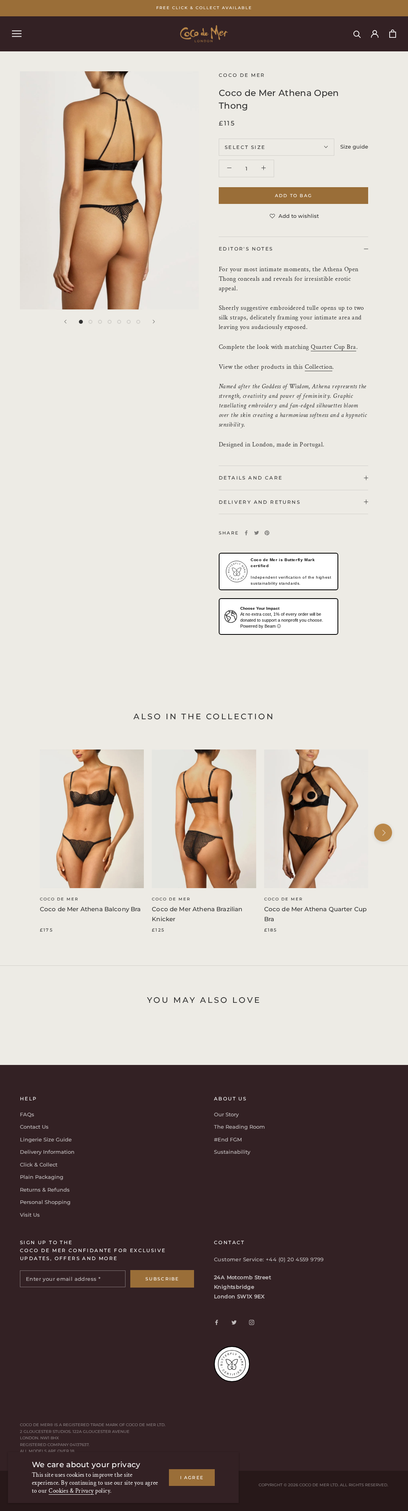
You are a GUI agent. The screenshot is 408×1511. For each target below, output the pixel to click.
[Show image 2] (90, 322)
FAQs (27, 1114)
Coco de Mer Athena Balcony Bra (90, 909)
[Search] (357, 33)
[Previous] (65, 321)
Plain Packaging (41, 1177)
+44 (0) (276, 1259)
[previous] (25, 833)
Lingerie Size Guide (46, 1139)
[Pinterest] (267, 532)
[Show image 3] (100, 322)
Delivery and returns (259, 502)
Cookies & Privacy (71, 1491)
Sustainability (232, 1152)
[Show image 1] (81, 322)
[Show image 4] (110, 322)
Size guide (354, 146)
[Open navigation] (17, 33)
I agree (192, 1477)
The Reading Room (239, 1126)
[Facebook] (246, 532)
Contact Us (34, 1126)
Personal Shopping (45, 1202)
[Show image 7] (138, 322)
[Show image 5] (119, 322)
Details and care (250, 478)
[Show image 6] (129, 322)
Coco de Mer (59, 899)
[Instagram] (251, 1322)
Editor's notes (246, 249)
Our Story (226, 1114)
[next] (383, 833)
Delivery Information (47, 1152)
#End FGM (228, 1139)
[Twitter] (256, 532)
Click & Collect (38, 1164)
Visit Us (30, 1215)
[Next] (154, 321)
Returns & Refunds (45, 1189)
